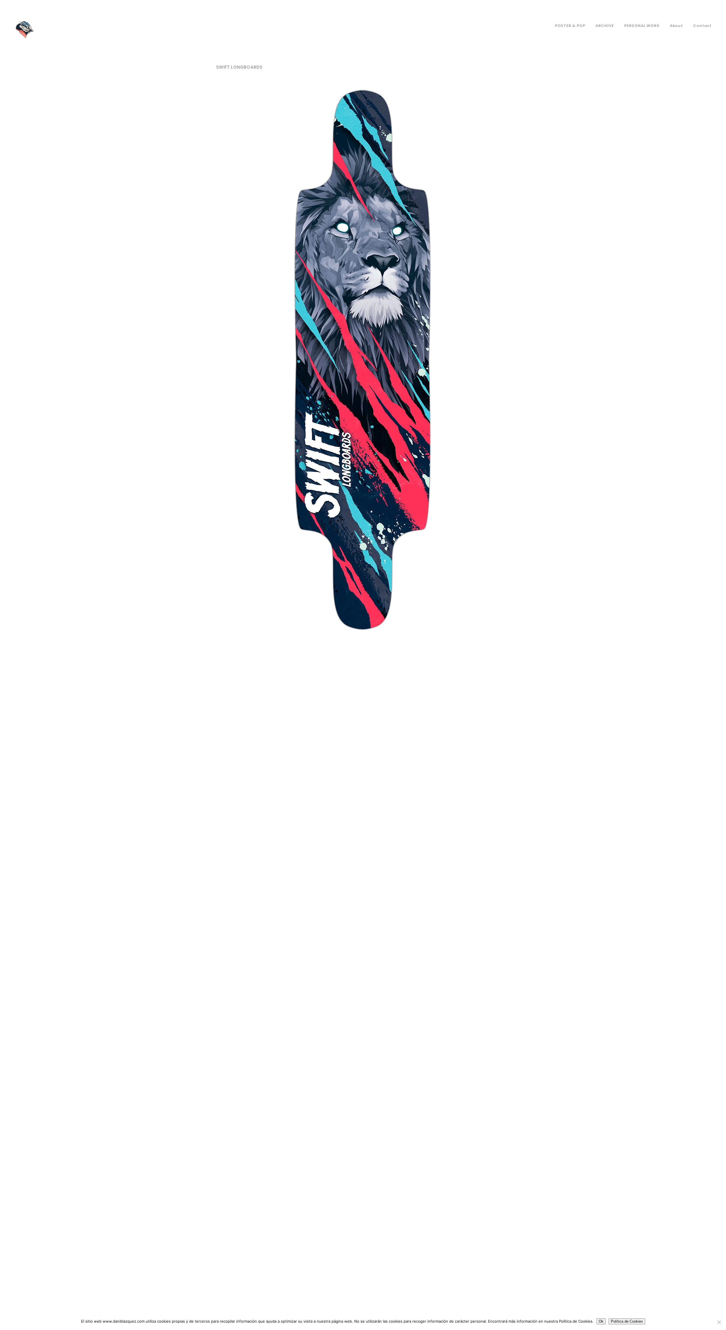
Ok (601, 1321)
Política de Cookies (627, 1321)
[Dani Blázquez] (24, 30)
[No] (719, 1322)
